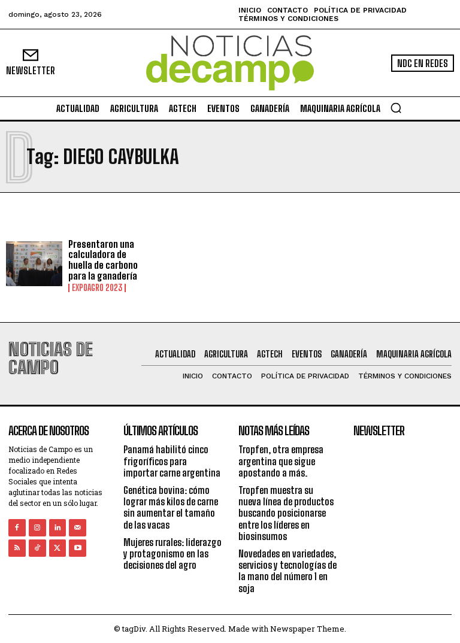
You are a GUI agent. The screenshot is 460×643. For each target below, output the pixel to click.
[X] (57, 548)
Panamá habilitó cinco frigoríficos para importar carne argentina (171, 461)
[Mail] (77, 527)
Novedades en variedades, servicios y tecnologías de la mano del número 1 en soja (287, 571)
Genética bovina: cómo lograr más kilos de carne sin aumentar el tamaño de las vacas (170, 507)
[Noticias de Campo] (230, 63)
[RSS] (17, 548)
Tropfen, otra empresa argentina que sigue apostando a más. (280, 461)
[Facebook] (17, 527)
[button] (396, 108)
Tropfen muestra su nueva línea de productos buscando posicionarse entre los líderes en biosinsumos (286, 513)
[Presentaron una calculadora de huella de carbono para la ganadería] (34, 264)
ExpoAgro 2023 (97, 288)
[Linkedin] (57, 527)
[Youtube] (77, 548)
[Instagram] (37, 527)
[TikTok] (37, 548)
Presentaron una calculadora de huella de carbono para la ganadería (103, 259)
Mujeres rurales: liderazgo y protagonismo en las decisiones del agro (172, 553)
